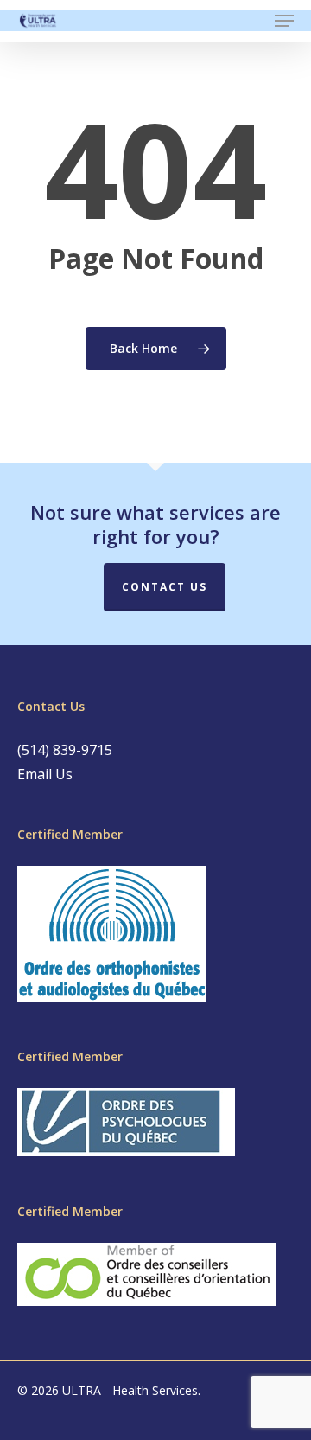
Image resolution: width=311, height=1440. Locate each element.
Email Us (45, 774)
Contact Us (164, 586)
